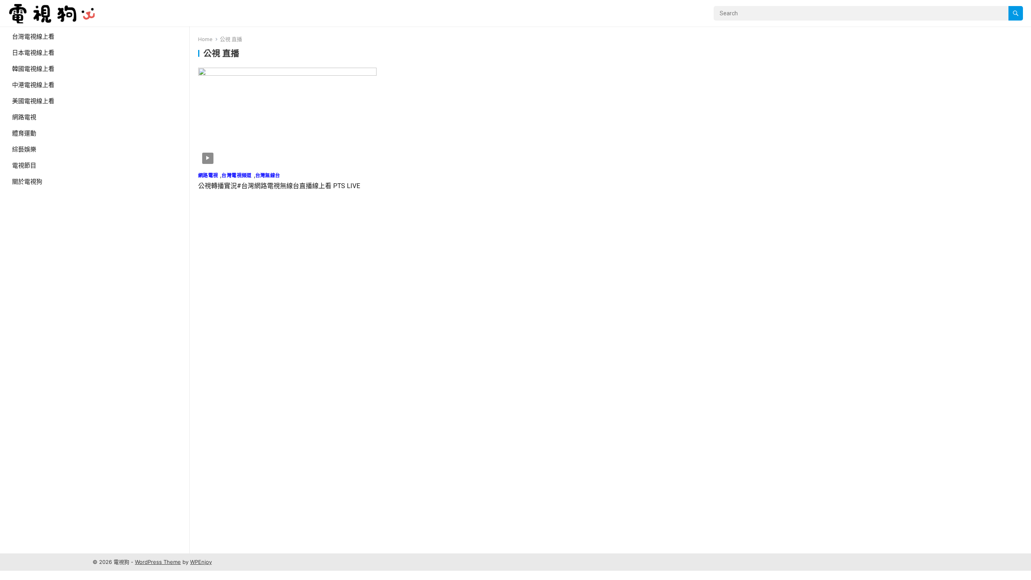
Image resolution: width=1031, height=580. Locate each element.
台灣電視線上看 (33, 36)
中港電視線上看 (33, 85)
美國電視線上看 (33, 101)
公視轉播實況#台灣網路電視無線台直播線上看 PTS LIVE (279, 186)
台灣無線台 (267, 175)
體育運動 (24, 133)
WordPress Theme (158, 562)
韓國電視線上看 (33, 68)
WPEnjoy (201, 562)
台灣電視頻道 (236, 175)
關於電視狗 (27, 181)
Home (205, 39)
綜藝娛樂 (24, 149)
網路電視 (24, 117)
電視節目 (24, 165)
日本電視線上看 (33, 52)
